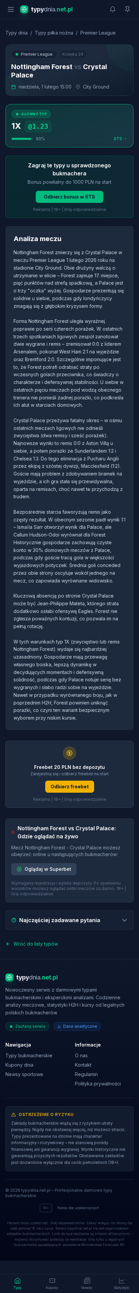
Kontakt (83, 1065)
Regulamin (86, 1074)
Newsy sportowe (24, 1074)
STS (118, 138)
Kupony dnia (19, 1065)
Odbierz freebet (70, 786)
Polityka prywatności (98, 1083)
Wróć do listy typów (35, 944)
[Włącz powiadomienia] (113, 9)
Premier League (98, 33)
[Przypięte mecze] (127, 9)
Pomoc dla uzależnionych (78, 1208)
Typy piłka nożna (54, 33)
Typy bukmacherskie (28, 1055)
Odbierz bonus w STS (69, 197)
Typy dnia (16, 33)
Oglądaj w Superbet (48, 869)
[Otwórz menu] (10, 9)
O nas (81, 1055)
